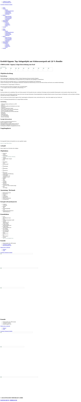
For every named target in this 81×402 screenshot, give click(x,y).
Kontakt (4, 26)
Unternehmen (5, 21)
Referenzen (7, 14)
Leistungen (7, 23)
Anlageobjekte (8, 11)
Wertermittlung (5, 20)
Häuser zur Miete (8, 17)
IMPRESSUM (13, 400)
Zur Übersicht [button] (3, 67)
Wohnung (13, 156)
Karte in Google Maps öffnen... (6, 143)
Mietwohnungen (8, 16)
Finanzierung (7, 24)
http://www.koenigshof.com (8, 238)
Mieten (4, 15)
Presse (6, 25)
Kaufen (4, 8)
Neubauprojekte (8, 13)
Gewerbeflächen (8, 18)
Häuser (6, 9)
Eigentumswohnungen (9, 10)
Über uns (7, 22)
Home (4, 7)
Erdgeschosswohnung (7, 156)
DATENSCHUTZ (4, 400)
